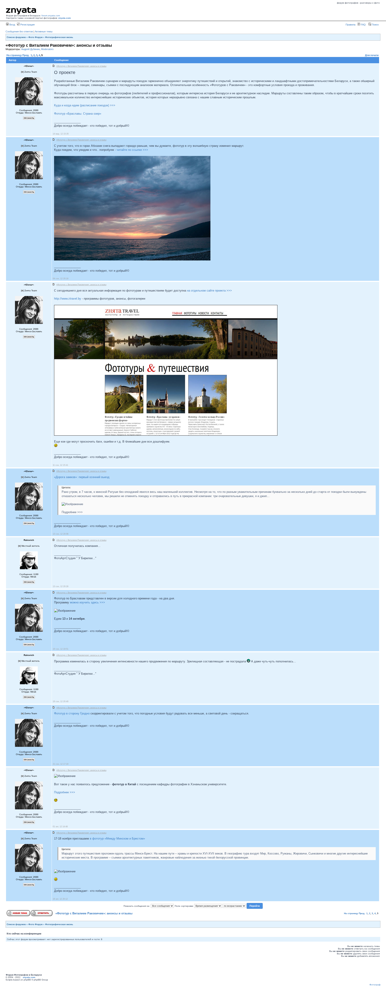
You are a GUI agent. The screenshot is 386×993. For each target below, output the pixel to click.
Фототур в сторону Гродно (72, 713)
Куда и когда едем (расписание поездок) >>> (84, 105)
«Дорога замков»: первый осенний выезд (81, 477)
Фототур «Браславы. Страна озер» (77, 113)
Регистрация (27, 24)
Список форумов (16, 37)
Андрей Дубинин (30, 49)
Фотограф (374, 984)
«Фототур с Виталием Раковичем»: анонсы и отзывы (93, 913)
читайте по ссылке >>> (132, 149)
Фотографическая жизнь (59, 37)
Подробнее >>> (64, 792)
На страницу (14, 55)
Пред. (25, 55)
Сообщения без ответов (19, 31)
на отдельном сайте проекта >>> (209, 290)
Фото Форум (35, 37)
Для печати (372, 55)
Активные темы (43, 31)
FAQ (363, 24)
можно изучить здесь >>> (87, 602)
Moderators (47, 49)
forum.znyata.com (51, 15)
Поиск (375, 24)
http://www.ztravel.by (67, 298)
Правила (350, 24)
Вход (12, 24)
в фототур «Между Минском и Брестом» (117, 838)
